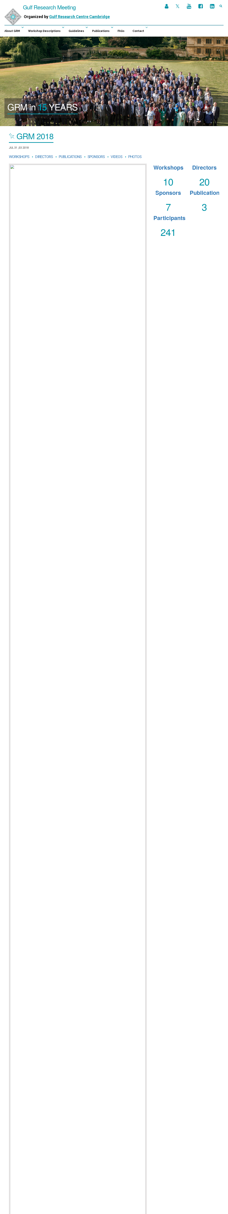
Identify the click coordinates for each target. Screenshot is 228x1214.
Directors (44, 156)
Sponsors (96, 156)
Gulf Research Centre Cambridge (79, 16)
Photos (134, 156)
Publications (101, 31)
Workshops (19, 156)
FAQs (121, 31)
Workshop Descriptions (44, 31)
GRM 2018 (34, 135)
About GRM (12, 31)
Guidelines (76, 31)
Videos (116, 156)
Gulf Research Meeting (49, 7)
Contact (138, 31)
